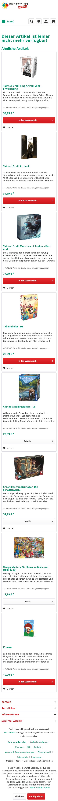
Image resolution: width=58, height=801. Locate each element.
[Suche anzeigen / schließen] (31, 21)
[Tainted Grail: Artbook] (29, 147)
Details (27, 441)
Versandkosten (10, 732)
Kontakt (37, 747)
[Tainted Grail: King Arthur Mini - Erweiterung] (29, 66)
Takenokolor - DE (13, 326)
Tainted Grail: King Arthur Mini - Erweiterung (22, 87)
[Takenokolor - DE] (29, 307)
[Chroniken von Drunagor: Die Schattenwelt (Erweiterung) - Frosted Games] (29, 467)
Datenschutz (22, 757)
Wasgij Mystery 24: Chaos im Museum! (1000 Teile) (25, 568)
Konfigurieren (36, 796)
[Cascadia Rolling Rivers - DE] (29, 387)
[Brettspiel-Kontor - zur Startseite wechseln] (15, 9)
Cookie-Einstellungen (39, 742)
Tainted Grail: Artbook (16, 166)
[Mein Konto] (46, 21)
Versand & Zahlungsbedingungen (19, 752)
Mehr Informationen (40, 787)
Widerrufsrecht (44, 752)
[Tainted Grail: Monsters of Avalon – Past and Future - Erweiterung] (29, 227)
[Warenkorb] (53, 21)
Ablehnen (19, 796)
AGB (28, 747)
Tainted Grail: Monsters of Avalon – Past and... (27, 248)
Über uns (19, 747)
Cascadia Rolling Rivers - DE (19, 406)
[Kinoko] (29, 628)
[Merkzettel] (39, 21)
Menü (10, 21)
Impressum (36, 757)
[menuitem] (8, 21)
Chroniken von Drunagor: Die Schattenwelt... (20, 488)
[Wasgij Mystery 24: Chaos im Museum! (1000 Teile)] (29, 547)
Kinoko (7, 647)
